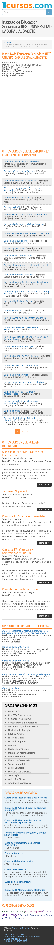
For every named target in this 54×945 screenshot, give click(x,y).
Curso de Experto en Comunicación (21, 365)
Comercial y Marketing (13, 911)
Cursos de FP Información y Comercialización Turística (17, 551)
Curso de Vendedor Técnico (17, 197)
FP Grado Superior (33, 911)
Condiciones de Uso (14, 934)
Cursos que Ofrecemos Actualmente (22, 936)
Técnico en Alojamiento (15, 491)
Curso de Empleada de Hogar (18, 346)
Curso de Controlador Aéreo (18, 301)
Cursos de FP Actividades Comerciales (23, 516)
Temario (43, 484)
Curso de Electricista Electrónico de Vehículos (26, 282)
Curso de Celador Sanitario (15, 646)
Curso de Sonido (12, 410)
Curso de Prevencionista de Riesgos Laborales (27, 233)
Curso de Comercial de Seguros (19, 171)
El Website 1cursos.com (15, 938)
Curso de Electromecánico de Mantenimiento (26, 265)
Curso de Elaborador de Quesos (20, 180)
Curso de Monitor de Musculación (21, 355)
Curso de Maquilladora (15, 240)
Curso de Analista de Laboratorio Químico (25, 317)
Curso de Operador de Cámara (19, 255)
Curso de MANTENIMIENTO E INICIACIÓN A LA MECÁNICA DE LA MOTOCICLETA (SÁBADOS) (25, 632)
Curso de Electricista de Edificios (20, 589)
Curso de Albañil (12, 207)
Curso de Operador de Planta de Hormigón (25, 214)
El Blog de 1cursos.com (15, 940)
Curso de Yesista (10, 688)
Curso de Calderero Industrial (19, 274)
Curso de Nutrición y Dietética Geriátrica (24, 223)
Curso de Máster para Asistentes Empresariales (20, 392)
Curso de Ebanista (13, 310)
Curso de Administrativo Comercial (21, 161)
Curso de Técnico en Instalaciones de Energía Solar (23, 453)
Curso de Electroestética (16, 374)
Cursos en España (21, 928)
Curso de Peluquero (14, 248)
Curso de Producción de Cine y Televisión (24, 382)
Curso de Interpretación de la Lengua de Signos (26, 674)
